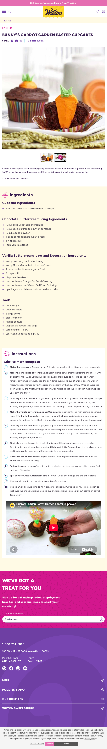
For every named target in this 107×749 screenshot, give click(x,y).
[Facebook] (12, 41)
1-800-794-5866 (13, 644)
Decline (66, 744)
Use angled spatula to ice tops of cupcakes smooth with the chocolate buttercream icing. (53, 458)
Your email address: (13, 613)
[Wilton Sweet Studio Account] (9, 11)
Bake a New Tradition (65, 3)
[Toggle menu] (4, 11)
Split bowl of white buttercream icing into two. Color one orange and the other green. (53, 475)
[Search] (97, 11)
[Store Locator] (103, 11)
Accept (50, 744)
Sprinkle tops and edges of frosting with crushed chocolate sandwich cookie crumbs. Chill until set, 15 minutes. (55, 468)
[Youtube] (25, 668)
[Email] (21, 41)
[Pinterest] (16, 41)
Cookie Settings (37, 744)
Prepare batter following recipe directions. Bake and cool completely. (55, 367)
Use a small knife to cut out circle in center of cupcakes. (38, 481)
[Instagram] (18, 668)
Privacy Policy (90, 739)
